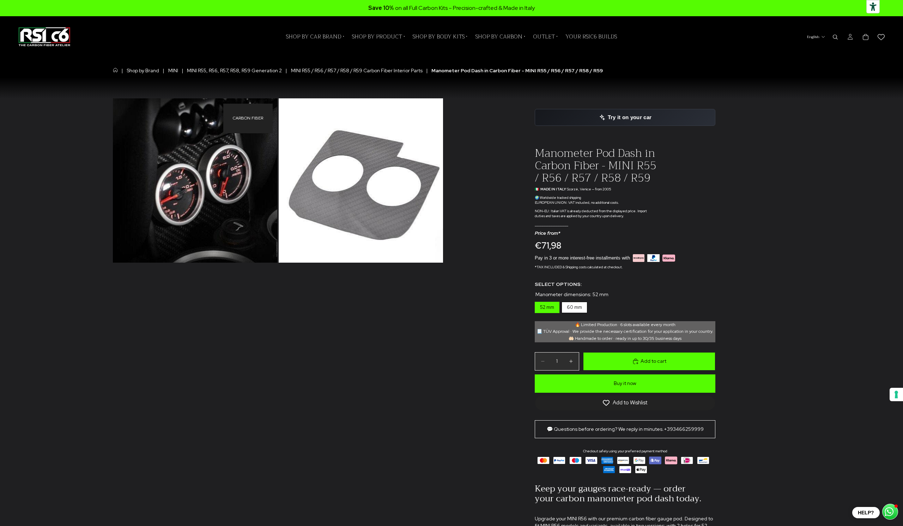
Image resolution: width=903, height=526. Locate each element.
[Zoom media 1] (195, 180)
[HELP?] (890, 512)
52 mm (547, 306)
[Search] (835, 37)
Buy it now (625, 383)
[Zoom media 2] (361, 180)
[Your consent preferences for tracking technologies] (896, 394)
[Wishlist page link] (881, 37)
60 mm (574, 306)
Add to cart (653, 361)
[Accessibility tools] (873, 6)
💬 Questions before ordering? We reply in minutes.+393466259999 (625, 429)
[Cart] (865, 37)
